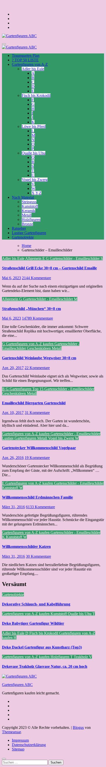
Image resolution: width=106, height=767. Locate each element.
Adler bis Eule (33, 69)
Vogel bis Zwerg (35, 180)
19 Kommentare (37, 458)
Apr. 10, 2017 (13, 412)
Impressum (20, 740)
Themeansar (11, 732)
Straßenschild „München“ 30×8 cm (31, 309)
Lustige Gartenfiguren (29, 233)
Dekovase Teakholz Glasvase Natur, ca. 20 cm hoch (44, 666)
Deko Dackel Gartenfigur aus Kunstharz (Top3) (42, 647)
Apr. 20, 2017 (13, 368)
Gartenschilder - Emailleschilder (75, 258)
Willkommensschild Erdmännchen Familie (37, 497)
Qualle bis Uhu (33, 153)
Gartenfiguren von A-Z (30, 64)
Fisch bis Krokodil (36, 95)
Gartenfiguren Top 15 (27, 389)
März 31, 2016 (13, 507)
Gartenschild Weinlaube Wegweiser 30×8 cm (39, 358)
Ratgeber (19, 228)
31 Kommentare (37, 412)
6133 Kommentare (40, 507)
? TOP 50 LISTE (25, 60)
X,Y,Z (36, 193)
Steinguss (29, 202)
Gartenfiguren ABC (17, 685)
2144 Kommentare (36, 278)
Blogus (78, 727)
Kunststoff (30, 206)
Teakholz (81, 657)
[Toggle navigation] (4, 44)
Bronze (27, 224)
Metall (27, 215)
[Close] (4, 759)
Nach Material (23, 197)
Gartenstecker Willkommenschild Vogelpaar (39, 448)
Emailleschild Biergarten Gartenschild (34, 403)
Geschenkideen (39, 348)
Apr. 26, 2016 (13, 458)
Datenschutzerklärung (29, 745)
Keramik (28, 211)
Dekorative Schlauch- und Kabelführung (36, 604)
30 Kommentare (38, 556)
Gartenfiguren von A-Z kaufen (30, 344)
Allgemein (33, 258)
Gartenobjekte (23, 237)
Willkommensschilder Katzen (26, 546)
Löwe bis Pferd (34, 126)
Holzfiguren (31, 219)
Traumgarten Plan (25, 55)
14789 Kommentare (37, 318)
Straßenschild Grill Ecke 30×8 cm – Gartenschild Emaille (49, 268)
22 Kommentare (37, 368)
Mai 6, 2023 (11, 278)
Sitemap (18, 749)
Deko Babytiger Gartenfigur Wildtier (33, 623)
